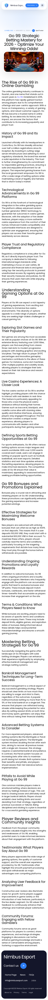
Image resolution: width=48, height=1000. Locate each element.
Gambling (9, 30)
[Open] (42, 5)
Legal (31, 992)
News (22, 974)
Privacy (16, 992)
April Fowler (39, 30)
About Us (8, 992)
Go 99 (20, 97)
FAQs (31, 974)
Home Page (11, 974)
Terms (24, 992)
